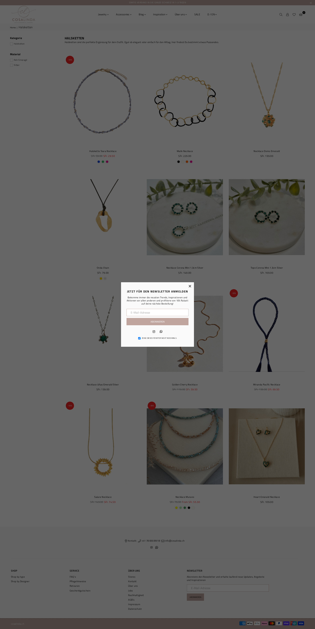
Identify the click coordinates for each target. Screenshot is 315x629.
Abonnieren (158, 321)
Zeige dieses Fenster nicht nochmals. (159, 338)
